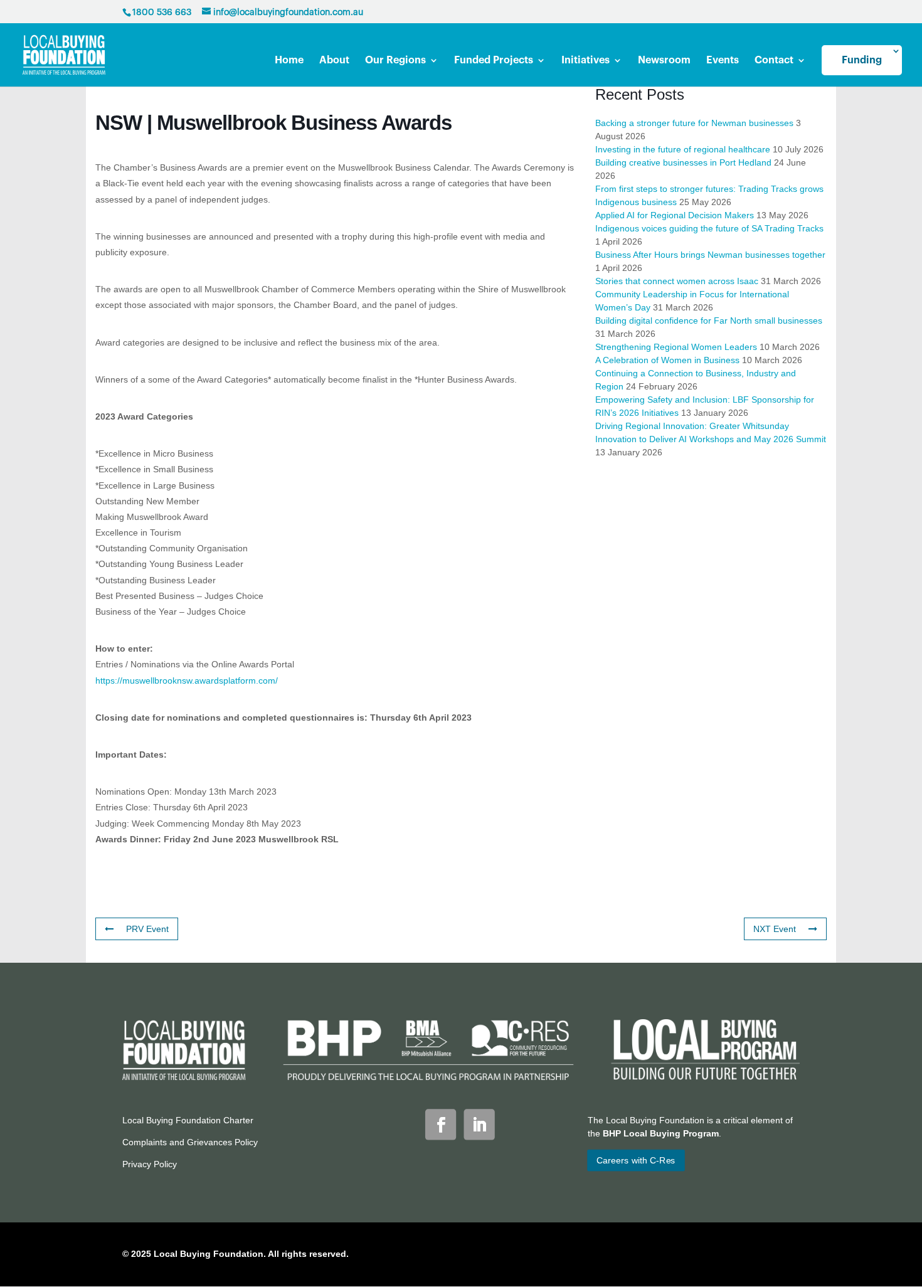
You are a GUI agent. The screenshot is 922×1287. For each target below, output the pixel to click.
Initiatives (585, 60)
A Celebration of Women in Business (667, 360)
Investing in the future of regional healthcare (682, 149)
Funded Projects (493, 60)
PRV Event (147, 929)
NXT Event (774, 929)
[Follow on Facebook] (440, 1124)
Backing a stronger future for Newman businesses (694, 123)
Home (289, 60)
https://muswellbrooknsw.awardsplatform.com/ (186, 680)
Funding (862, 60)
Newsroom (664, 60)
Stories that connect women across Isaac (676, 281)
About (334, 60)
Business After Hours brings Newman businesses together (710, 255)
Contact (774, 60)
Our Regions (395, 60)
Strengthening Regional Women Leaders (676, 347)
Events (722, 60)
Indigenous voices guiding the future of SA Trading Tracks (709, 228)
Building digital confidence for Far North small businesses (708, 320)
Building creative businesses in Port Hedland (683, 162)
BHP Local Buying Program (661, 1133)
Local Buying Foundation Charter (187, 1120)
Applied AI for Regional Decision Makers (674, 215)
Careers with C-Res (635, 1160)
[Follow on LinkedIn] (479, 1124)
